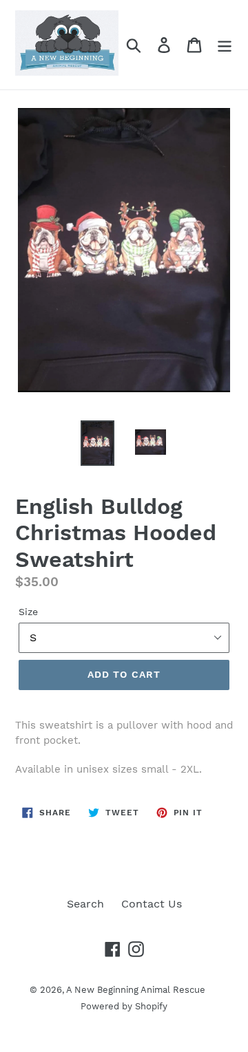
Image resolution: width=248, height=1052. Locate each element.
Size (28, 611)
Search (85, 903)
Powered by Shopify (124, 1006)
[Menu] (224, 45)
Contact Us (151, 903)
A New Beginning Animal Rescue (135, 990)
